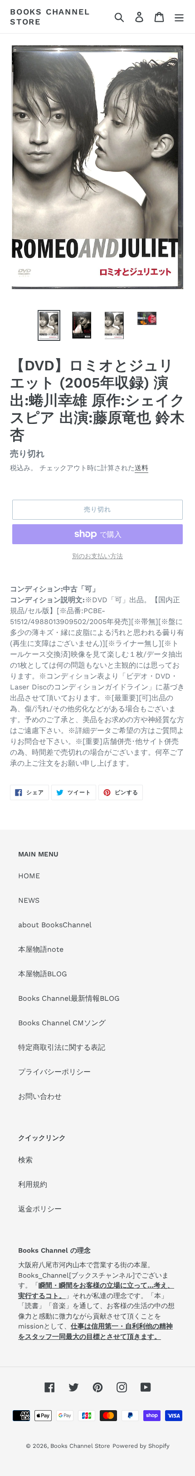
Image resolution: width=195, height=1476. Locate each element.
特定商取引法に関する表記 (61, 1047)
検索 (25, 1160)
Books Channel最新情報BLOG (69, 998)
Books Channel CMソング (62, 1022)
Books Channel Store (50, 16)
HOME (29, 875)
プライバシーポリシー (54, 1072)
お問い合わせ (40, 1096)
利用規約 (32, 1184)
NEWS (28, 900)
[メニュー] (179, 16)
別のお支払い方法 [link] (97, 556)
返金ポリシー (40, 1209)
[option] (49, 325)
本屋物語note (40, 949)
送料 (141, 468)
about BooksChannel (55, 924)
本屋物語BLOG (42, 973)
